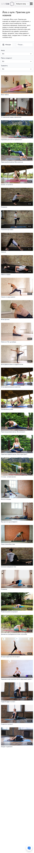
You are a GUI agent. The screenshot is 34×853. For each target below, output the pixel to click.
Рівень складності (6, 58)
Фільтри (8, 44)
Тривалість (4, 65)
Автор (3, 50)
